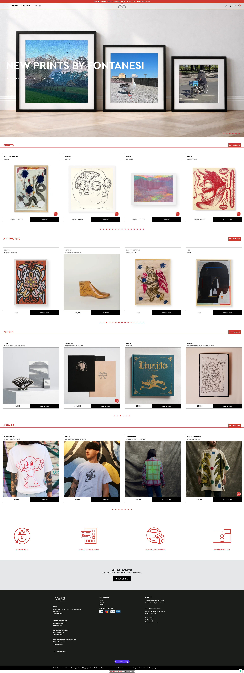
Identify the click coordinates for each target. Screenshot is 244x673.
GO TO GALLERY (234, 425)
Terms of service (110, 668)
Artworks (25, 6)
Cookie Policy (149, 620)
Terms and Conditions (151, 622)
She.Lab (101, 602)
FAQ (146, 615)
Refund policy (98, 668)
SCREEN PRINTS (13, 78)
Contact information (124, 668)
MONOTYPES (31, 78)
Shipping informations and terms (155, 611)
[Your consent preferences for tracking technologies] (240, 671)
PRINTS (24, 65)
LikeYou (101, 604)
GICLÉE (45, 78)
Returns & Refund (150, 613)
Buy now (44, 219)
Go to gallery (234, 145)
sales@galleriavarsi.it (59, 632)
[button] (223, 133)
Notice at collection (116, 671)
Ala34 (101, 600)
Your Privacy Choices (129, 671)
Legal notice (137, 668)
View (77, 312)
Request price (105, 313)
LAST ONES (37, 6)
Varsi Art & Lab (64, 668)
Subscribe (122, 579)
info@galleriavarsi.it (59, 623)
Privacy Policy (149, 618)
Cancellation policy (150, 668)
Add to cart (166, 219)
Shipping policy (87, 668)
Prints (15, 6)
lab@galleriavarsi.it (59, 642)
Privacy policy (75, 668)
